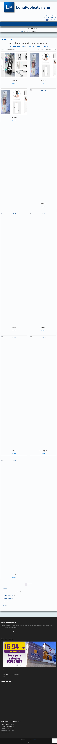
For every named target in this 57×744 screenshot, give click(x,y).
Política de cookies (35, 742)
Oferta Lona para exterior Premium (11, 674)
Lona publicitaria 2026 (31, 739)
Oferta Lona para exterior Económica (12, 668)
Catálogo (21, 742)
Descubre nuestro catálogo (8, 631)
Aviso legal (27, 742)
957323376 (53, 17)
